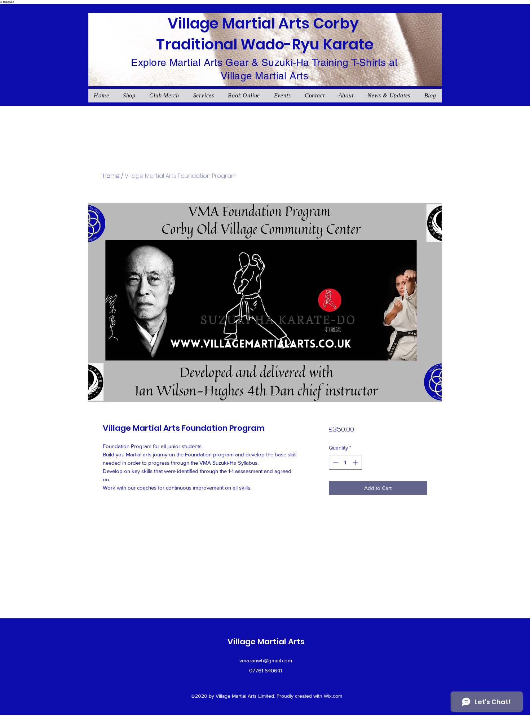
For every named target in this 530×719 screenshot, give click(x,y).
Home (111, 176)
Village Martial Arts (266, 641)
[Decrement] (335, 462)
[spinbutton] (345, 462)
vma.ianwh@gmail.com (265, 660)
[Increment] (356, 462)
